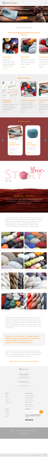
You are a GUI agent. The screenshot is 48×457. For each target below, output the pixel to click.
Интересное (7, 411)
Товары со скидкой (8, 402)
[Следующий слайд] (45, 13)
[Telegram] (30, 420)
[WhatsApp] (32, 420)
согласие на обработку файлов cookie (34, 455)
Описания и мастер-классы (29, 397)
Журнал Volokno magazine (29, 406)
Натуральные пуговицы (28, 100)
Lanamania (7, 400)
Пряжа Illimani (25, 57)
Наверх (23, 435)
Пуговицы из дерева (28, 404)
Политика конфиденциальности (22, 430)
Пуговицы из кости (28, 402)
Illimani (6, 397)
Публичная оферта (33, 430)
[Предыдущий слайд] (2, 13)
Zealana (6, 395)
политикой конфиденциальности (36, 414)
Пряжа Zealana (7, 57)
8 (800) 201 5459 (24, 374)
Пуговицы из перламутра (29, 400)
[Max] (26, 420)
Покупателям (7, 414)
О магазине (7, 412)
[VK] (28, 420)
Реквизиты (13, 430)
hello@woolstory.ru (24, 381)
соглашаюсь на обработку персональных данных (32, 415)
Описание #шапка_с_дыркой (15, 144)
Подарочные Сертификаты (29, 395)
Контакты (6, 416)
